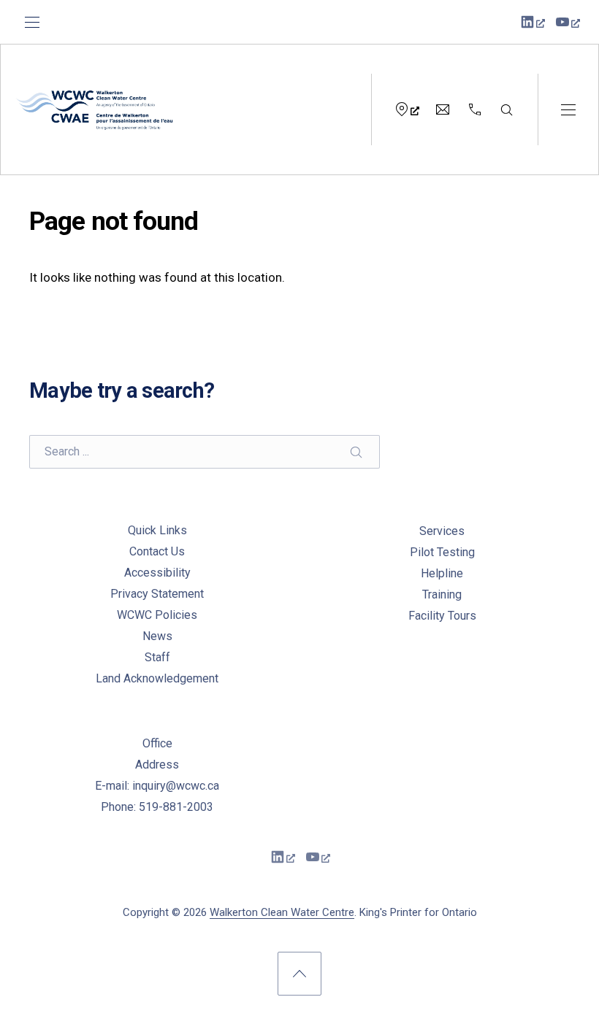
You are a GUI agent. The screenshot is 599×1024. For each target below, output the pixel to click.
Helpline (442, 573)
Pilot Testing (442, 552)
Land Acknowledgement (157, 678)
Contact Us (157, 551)
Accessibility (157, 573)
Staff (157, 657)
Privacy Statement (157, 594)
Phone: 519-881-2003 (157, 807)
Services (442, 531)
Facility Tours (442, 616)
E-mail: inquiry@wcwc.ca (157, 786)
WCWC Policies (157, 615)
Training (442, 594)
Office (157, 743)
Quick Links (157, 530)
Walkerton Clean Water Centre (282, 912)
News (157, 636)
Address (157, 764)
